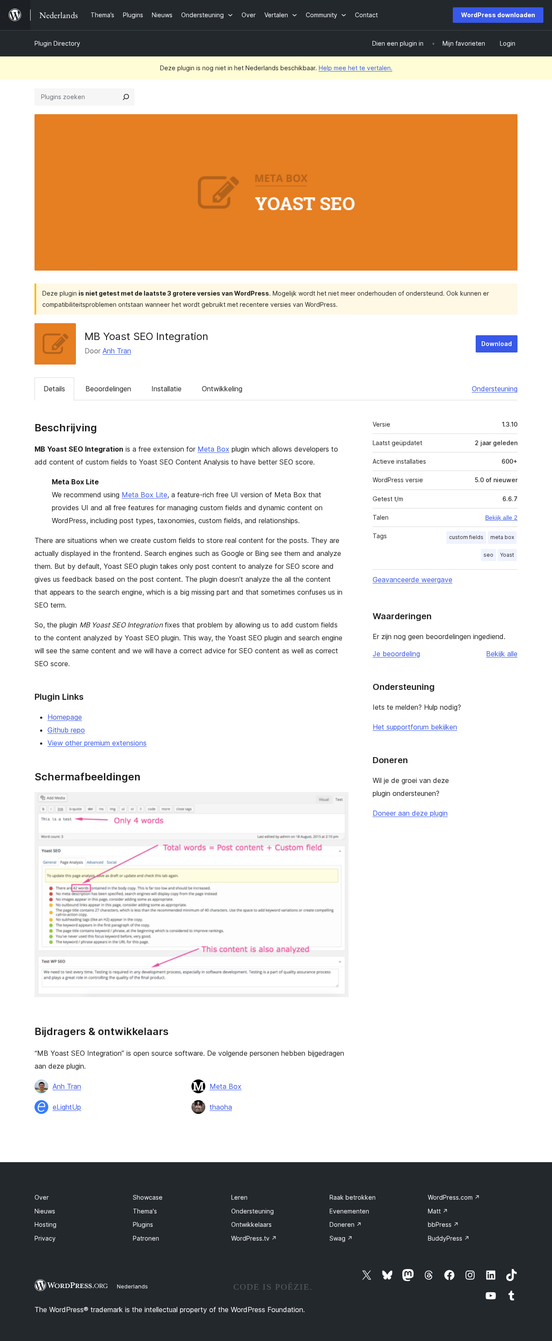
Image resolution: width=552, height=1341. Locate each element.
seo (488, 555)
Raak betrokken (352, 1197)
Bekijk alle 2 (501, 517)
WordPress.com (454, 1197)
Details (54, 388)
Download (496, 343)
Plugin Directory (57, 43)
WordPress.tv (254, 1238)
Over (41, 1197)
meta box (502, 537)
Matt (438, 1211)
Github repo (66, 730)
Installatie (166, 388)
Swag (341, 1238)
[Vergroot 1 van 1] (336, 803)
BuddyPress (449, 1238)
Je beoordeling (396, 653)
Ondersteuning (495, 388)
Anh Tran (117, 350)
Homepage (64, 717)
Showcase (148, 1197)
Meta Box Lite (144, 494)
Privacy (45, 1238)
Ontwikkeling (222, 388)
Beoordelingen (108, 388)
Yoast (507, 555)
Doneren (345, 1224)
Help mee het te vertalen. (355, 68)
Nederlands (132, 1286)
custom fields (466, 537)
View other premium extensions (97, 743)
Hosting (45, 1224)
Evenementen (349, 1211)
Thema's (145, 1211)
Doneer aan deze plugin (410, 813)
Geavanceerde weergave (412, 579)
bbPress (443, 1224)
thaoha (221, 1107)
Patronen (146, 1238)
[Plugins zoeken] (126, 97)
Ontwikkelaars (251, 1224)
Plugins (143, 1224)
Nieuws (44, 1211)
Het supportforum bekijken (415, 727)
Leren (239, 1197)
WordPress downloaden (498, 15)
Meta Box (213, 449)
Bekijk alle (502, 653)
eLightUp (67, 1107)
